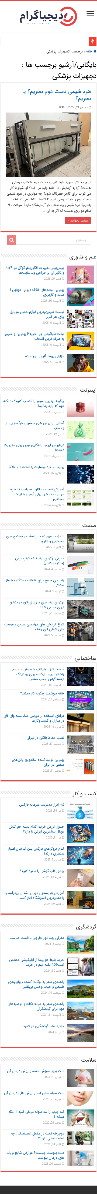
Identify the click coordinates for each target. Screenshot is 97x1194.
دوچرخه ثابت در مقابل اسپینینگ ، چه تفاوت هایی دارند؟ (37, 1136)
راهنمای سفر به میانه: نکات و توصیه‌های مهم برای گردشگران (36, 1006)
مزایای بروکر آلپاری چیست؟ (44, 356)
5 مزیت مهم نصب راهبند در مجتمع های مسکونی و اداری (35, 539)
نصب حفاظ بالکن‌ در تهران (45, 738)
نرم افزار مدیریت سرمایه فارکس (41, 805)
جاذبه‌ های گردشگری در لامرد (43, 1026)
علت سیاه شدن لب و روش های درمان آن (34, 1093)
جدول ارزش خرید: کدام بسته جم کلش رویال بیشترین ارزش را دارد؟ (36, 829)
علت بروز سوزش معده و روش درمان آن (35, 1071)
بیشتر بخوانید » (78, 220)
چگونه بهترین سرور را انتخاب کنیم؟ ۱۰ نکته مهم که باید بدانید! (33, 403)
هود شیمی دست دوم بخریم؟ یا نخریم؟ (56, 95)
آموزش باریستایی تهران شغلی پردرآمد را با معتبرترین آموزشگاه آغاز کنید (34, 895)
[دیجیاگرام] (48, 16)
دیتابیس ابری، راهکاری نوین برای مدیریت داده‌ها (34, 447)
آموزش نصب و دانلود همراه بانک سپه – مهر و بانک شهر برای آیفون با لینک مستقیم (35, 494)
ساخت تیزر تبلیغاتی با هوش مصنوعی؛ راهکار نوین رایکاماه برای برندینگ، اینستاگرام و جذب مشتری (36, 674)
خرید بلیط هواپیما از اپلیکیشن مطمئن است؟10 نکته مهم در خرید (36, 962)
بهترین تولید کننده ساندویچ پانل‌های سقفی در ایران (38, 762)
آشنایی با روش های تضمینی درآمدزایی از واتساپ (34, 425)
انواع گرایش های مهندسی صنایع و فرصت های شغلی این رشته (34, 627)
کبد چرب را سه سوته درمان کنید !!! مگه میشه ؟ (36, 1114)
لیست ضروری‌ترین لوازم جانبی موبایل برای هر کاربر (37, 314)
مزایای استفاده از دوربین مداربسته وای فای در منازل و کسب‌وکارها (34, 718)
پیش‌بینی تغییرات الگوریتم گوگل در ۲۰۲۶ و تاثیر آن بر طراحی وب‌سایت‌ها (34, 270)
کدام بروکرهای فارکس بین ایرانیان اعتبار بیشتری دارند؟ (36, 851)
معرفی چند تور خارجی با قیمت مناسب (36, 938)
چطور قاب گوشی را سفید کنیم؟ (42, 871)
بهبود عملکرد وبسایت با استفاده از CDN (36, 467)
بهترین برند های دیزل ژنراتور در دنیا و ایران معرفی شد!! (37, 605)
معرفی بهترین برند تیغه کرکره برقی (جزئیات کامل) (39, 561)
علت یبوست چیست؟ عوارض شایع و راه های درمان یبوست (35, 1155)
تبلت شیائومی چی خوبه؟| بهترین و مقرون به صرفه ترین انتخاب (34, 336)
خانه (89, 51)
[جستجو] (11, 240)
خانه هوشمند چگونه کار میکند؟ (42, 693)
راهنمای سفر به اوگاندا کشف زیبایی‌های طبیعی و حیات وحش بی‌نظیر (36, 984)
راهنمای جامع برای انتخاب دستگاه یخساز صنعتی (35, 583)
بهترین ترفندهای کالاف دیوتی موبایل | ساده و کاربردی (37, 292)
